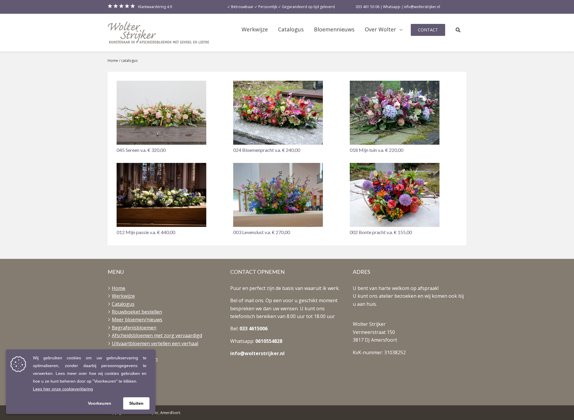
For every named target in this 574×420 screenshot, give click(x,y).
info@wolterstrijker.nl (257, 353)
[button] (170, 117)
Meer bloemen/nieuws (137, 319)
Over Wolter (380, 29)
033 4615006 (253, 328)
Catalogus (291, 29)
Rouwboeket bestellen (137, 311)
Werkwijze (255, 29)
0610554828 (268, 341)
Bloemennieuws (334, 29)
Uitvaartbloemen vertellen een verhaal (155, 343)
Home (113, 60)
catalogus (129, 60)
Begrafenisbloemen (134, 327)
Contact (428, 30)
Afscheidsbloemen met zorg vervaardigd (157, 335)
